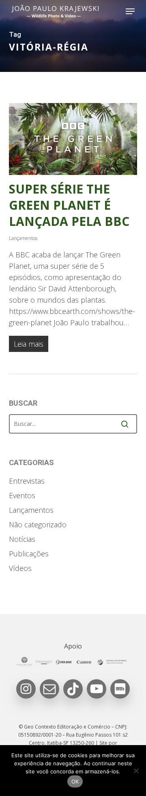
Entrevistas (27, 481)
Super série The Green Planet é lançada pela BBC (69, 205)
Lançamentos (23, 238)
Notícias (22, 539)
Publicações (29, 553)
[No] (136, 771)
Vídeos (20, 568)
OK (75, 781)
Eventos (22, 495)
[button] (130, 11)
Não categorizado (38, 524)
